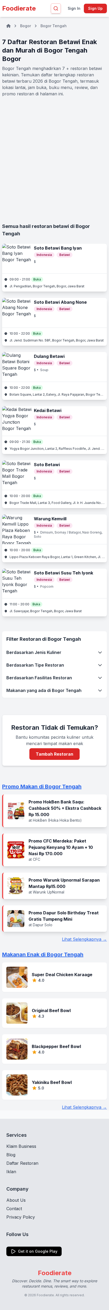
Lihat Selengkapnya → (84, 939)
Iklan (11, 1171)
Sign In (74, 8)
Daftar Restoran (22, 1163)
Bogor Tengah (53, 26)
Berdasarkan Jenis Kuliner (33, 652)
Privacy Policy (20, 1217)
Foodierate (19, 8)
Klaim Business (21, 1146)
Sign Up (95, 8)
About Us (16, 1200)
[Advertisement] (54, 159)
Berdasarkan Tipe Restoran (35, 665)
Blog (10, 1154)
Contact (14, 1208)
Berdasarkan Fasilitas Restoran (39, 677)
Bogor (25, 26)
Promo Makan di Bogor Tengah (41, 786)
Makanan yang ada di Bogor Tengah (43, 690)
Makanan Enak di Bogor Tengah (42, 954)
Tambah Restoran (54, 754)
